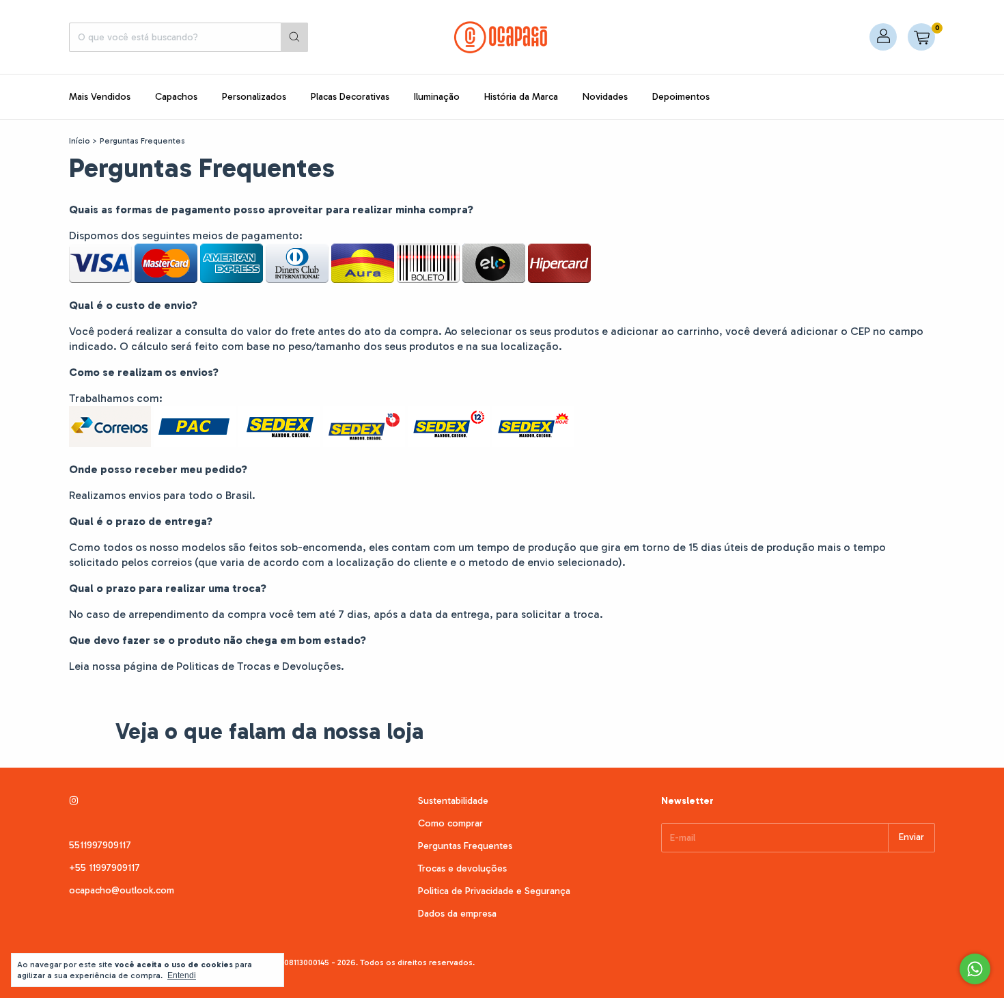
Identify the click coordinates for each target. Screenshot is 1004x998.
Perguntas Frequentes (465, 846)
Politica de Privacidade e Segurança (494, 891)
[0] (921, 37)
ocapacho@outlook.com (121, 890)
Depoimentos (681, 97)
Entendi (181, 975)
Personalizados (254, 97)
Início (79, 141)
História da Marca (521, 97)
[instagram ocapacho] (74, 801)
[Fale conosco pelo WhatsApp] (975, 969)
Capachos (176, 97)
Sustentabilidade (453, 801)
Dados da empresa (457, 913)
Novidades (605, 97)
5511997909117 (100, 845)
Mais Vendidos (99, 97)
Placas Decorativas (350, 97)
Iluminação (437, 97)
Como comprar (450, 823)
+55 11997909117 (104, 868)
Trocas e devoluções (462, 868)
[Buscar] (294, 37)
